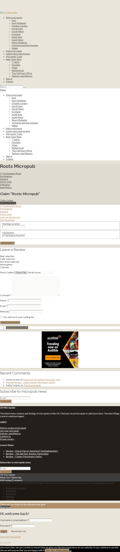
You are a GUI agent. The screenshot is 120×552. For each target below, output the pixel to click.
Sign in (9, 78)
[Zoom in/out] (9, 542)
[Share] (4, 542)
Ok (47, 550)
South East (17, 37)
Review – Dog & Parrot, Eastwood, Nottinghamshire (32, 450)
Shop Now (5, 507)
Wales (15, 48)
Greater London (20, 25)
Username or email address (14, 520)
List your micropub (9, 430)
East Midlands (19, 23)
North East (17, 28)
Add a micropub (14, 51)
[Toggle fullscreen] (7, 542)
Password (5, 525)
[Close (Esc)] (1, 542)
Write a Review (8, 203)
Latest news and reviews (18, 53)
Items (9, 81)
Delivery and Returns (22, 76)
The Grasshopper (32, 385)
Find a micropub (14, 17)
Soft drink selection (9, 261)
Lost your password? (10, 536)
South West (17, 39)
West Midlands (19, 42)
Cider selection (7, 258)
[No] (70, 551)
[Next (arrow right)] (4, 545)
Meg (8, 382)
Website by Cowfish (16, 488)
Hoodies (16, 64)
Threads (10, 499)
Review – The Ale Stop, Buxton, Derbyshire (27, 453)
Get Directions (7, 220)
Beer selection (7, 256)
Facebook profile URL (17, 327)
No (52, 550)
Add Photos (6, 187)
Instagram (11, 493)
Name (4, 300)
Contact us (5, 436)
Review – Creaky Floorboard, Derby (24, 456)
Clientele (4, 267)
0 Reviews (5, 184)
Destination (8, 232)
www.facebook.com (10, 217)
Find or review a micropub (13, 427)
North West (18, 31)
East (14, 20)
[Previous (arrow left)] (1, 545)
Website (4, 311)
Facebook (11, 490)
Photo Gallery (7, 272)
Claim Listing (6, 200)
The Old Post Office (22, 73)
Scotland (16, 34)
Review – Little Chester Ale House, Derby (34, 382)
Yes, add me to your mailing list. (18, 317)
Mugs (15, 67)
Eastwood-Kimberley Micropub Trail (41, 379)
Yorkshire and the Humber (25, 45)
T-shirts (16, 62)
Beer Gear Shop (14, 59)
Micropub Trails (14, 56)
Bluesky (10, 496)
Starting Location (11, 223)
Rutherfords (18, 70)
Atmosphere (6, 264)
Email (3, 305)
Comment (5, 295)
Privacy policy (7, 439)
